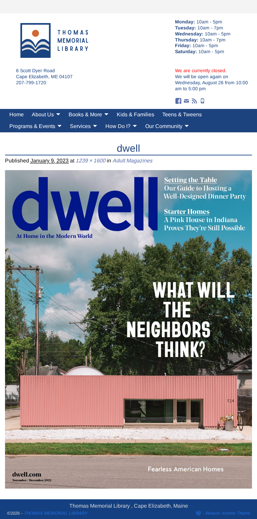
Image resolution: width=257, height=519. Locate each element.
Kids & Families (135, 114)
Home (16, 114)
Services (80, 126)
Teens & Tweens (182, 114)
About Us (43, 114)
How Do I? (118, 126)
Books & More (85, 114)
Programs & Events (32, 126)
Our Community (163, 126)
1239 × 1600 (90, 160)
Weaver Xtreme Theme (227, 513)
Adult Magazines (132, 160)
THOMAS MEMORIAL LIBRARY (55, 513)
